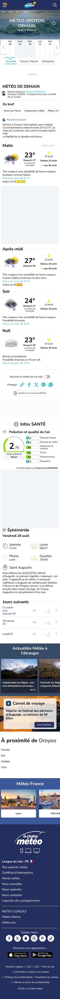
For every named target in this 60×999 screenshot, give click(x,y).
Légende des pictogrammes (21, 901)
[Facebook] (9, 938)
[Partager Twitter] (36, 385)
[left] (3, 47)
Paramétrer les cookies (46, 977)
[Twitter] (17, 938)
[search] (55, 5)
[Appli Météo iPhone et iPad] (18, 955)
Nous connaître (12, 884)
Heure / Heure (29, 61)
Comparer (48, 61)
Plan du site (48, 966)
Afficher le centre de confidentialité (32, 982)
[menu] (5, 5)
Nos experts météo (15, 867)
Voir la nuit (48, 145)
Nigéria (10, 12)
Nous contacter (12, 895)
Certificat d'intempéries (17, 873)
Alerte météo (11, 878)
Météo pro (9, 922)
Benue (18, 12)
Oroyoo (26, 12)
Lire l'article (44, 725)
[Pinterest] (42, 938)
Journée (11, 61)
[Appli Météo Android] (42, 955)
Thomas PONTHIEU (36, 91)
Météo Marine (11, 917)
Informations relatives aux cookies (31, 971)
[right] (56, 47)
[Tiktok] (51, 938)
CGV (36, 966)
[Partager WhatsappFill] (50, 385)
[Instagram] (34, 938)
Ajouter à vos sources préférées (32, 393)
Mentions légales (14, 966)
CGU (28, 966)
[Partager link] (22, 385)
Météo (3, 12)
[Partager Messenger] (43, 385)
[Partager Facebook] (29, 385)
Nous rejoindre (12, 889)
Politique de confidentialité (18, 977)
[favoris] (54, 23)
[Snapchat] (25, 938)
